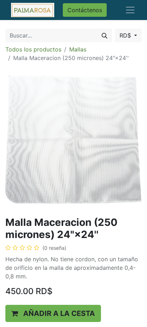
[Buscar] (104, 35)
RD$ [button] (126, 35)
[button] (53, 313)
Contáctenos (84, 10)
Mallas (77, 49)
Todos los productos (33, 49)
